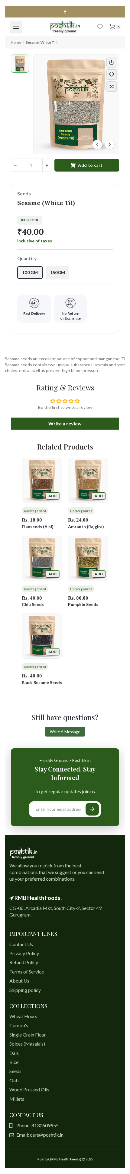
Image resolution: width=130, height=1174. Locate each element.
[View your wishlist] (100, 27)
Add (52, 496)
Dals (14, 1053)
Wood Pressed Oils (29, 1089)
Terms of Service (26, 971)
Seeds (15, 1071)
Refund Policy (23, 962)
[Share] (111, 62)
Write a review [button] (65, 423)
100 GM (30, 272)
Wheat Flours (23, 1016)
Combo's (18, 1025)
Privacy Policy (24, 953)
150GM (57, 272)
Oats (14, 1080)
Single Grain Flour (27, 1034)
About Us (19, 980)
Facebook (65, 12)
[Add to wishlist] (114, 74)
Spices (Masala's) (27, 1043)
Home (16, 42)
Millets (16, 1099)
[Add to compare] (111, 86)
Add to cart (90, 165)
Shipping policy (25, 990)
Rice (13, 1062)
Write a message (65, 731)
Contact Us (21, 944)
